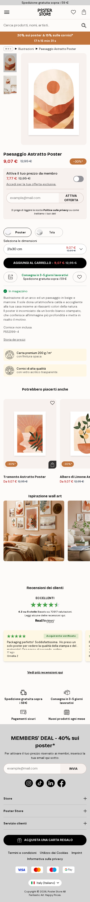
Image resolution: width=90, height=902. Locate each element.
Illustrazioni (26, 49)
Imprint (77, 853)
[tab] (73, 12)
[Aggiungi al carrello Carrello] (52, 465)
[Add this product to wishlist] (80, 277)
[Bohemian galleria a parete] (33, 531)
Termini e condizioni (22, 853)
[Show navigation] (7, 12)
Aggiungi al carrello (45, 263)
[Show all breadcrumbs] (8, 49)
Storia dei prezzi (14, 339)
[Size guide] (10, 277)
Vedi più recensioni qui (45, 672)
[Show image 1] (10, 62)
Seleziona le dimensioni (20, 241)
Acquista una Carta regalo (48, 840)
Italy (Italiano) (46, 883)
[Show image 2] (10, 85)
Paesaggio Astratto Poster (57, 49)
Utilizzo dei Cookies (54, 853)
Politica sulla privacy (56, 210)
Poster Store (55, 891)
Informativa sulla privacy (45, 859)
